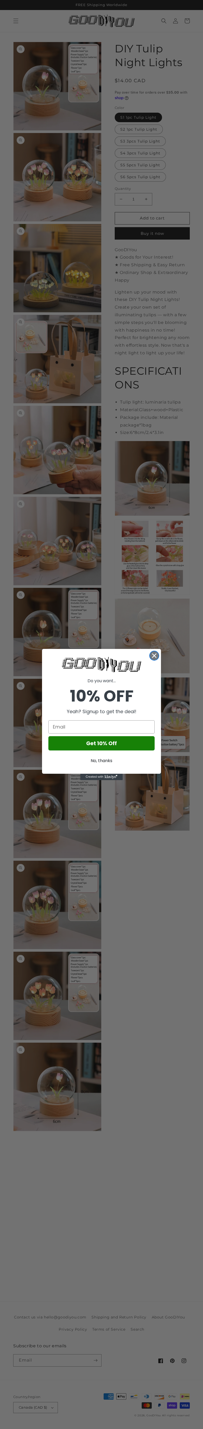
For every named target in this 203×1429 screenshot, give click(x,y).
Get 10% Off (101, 743)
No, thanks (101, 761)
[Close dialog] (154, 655)
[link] (101, 664)
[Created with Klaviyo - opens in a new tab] (101, 777)
